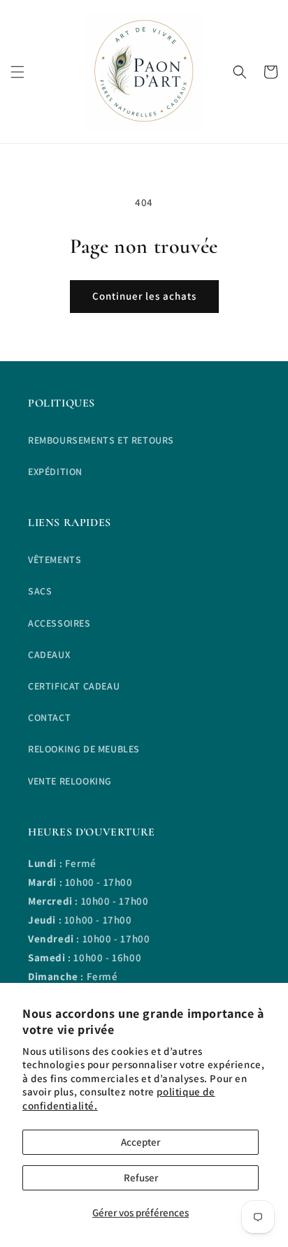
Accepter (140, 1141)
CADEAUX (49, 654)
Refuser (141, 1177)
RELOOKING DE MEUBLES (84, 749)
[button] (17, 72)
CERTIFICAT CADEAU (74, 686)
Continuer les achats (144, 295)
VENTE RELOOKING (70, 781)
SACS (40, 591)
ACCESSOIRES (59, 623)
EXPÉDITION (55, 471)
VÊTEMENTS (54, 559)
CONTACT (49, 717)
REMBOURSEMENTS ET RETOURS (101, 440)
